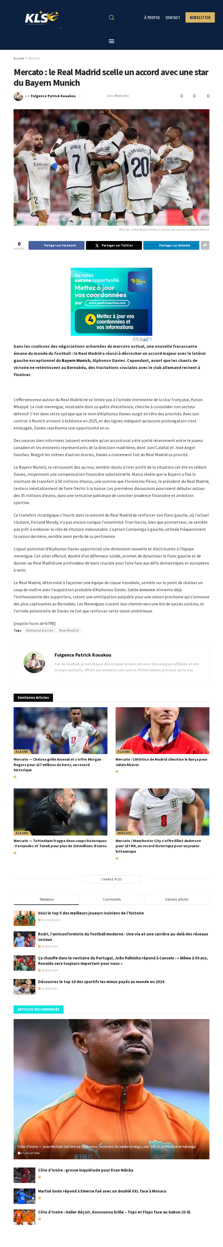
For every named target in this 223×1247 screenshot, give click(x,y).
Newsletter (200, 17)
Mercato (34, 58)
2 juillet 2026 (25, 853)
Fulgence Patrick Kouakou (53, 95)
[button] (111, 40)
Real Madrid (69, 630)
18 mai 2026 (48, 1177)
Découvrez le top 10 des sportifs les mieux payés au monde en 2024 (101, 981)
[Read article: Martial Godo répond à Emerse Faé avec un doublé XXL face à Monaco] (24, 1196)
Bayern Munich (76, 360)
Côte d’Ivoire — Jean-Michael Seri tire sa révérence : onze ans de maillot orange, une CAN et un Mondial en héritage (107, 1146)
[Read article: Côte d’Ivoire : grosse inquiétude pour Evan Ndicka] (24, 1175)
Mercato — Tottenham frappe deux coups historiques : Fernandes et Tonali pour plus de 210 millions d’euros (60, 843)
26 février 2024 (94, 95)
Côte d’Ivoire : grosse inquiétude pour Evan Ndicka (85, 1170)
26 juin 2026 (126, 858)
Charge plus (111, 879)
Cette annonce (141, 589)
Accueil (19, 58)
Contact (173, 17)
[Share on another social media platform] (205, 245)
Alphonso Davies (39, 630)
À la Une (22, 752)
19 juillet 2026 (26, 777)
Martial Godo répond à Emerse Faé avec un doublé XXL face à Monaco (102, 1191)
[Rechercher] (111, 17)
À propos (152, 17)
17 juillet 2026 (128, 771)
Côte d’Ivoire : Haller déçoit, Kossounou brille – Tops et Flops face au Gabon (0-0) (114, 1212)
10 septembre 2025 (52, 1219)
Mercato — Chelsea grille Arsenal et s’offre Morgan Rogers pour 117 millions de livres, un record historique (57, 764)
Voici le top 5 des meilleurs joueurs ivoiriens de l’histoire (91, 913)
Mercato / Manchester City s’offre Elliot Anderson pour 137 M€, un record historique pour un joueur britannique (158, 846)
